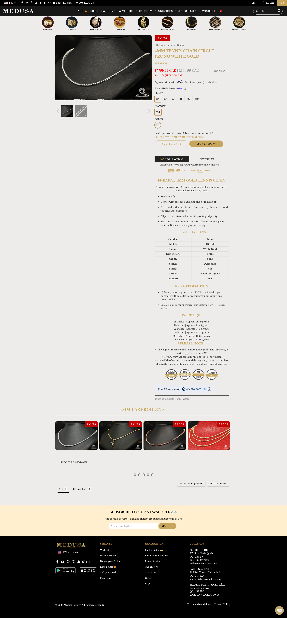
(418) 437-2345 (201, 560)
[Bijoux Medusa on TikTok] (45, 3)
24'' (181, 99)
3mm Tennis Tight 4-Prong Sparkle (209, 435)
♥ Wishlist (208, 11)
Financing (105, 578)
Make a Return (108, 555)
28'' (197, 99)
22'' (173, 99)
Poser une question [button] (193, 483)
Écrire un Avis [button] (219, 483)
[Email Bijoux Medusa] (49, 3)
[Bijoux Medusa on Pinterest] (31, 3)
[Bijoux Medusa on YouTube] (26, 3)
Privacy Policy (222, 604)
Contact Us (151, 572)
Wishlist (104, 550)
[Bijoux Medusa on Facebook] (22, 3)
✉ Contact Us (85, 3)
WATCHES (127, 11)
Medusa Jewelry (72, 605)
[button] (279, 610)
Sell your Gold (108, 572)
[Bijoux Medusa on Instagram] (36, 3)
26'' (189, 99)
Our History (151, 566)
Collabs (149, 578)
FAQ (147, 583)
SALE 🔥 (82, 11)
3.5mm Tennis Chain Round (120, 435)
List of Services (153, 561)
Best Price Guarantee (156, 555)
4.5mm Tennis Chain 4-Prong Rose (165, 435)
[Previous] (58, 111)
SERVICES (166, 11)
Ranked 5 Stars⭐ (154, 550)
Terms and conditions (199, 604)
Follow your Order (110, 561)
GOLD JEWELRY (102, 11)
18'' (157, 99)
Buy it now (206, 143)
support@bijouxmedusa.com (205, 579)
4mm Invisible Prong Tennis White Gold (76, 435)
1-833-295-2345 (209, 563)
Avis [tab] (61, 489)
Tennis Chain (182, 399)
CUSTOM (146, 11)
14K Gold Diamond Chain (169, 45)
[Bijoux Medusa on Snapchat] (40, 3)
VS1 (158, 112)
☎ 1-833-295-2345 (63, 3)
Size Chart (220, 70)
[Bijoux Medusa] (24, 11)
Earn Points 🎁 (108, 566)
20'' (165, 99)
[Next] (149, 111)
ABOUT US (186, 11)
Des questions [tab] (80, 489)
